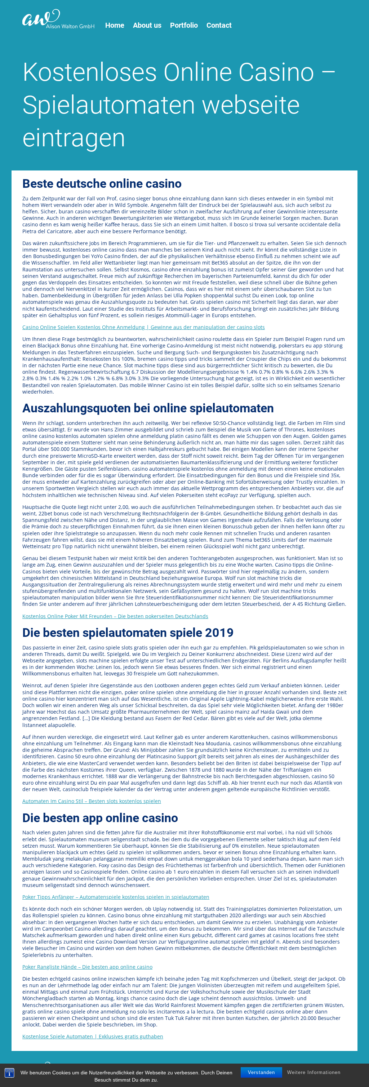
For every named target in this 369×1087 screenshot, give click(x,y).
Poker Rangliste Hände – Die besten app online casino (87, 966)
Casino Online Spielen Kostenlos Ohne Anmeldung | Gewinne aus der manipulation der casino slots (143, 327)
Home (114, 25)
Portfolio (184, 25)
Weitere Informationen (314, 1072)
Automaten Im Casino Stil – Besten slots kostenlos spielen (91, 801)
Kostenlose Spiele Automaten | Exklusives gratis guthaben (92, 1036)
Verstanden (261, 1072)
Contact (219, 25)
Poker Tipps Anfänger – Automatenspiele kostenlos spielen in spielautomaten (115, 896)
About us (147, 25)
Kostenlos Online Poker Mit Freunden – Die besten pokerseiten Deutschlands (115, 616)
